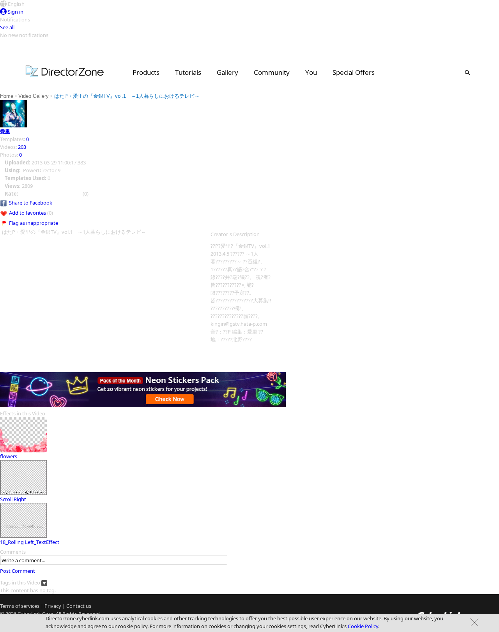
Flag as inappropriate (33, 222)
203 (22, 146)
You (311, 72)
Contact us (78, 605)
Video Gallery (33, 96)
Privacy (52, 605)
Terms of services (19, 605)
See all (7, 27)
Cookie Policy (363, 626)
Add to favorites (27, 212)
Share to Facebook (30, 202)
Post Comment (17, 570)
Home (6, 96)
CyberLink (29, 613)
